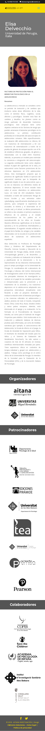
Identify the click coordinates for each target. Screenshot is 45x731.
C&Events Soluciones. (16, 725)
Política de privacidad (23, 728)
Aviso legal (32, 725)
